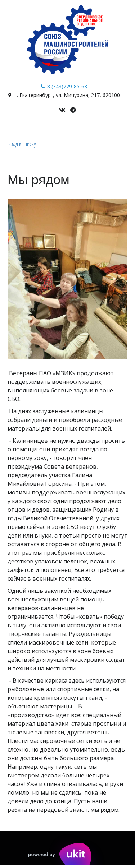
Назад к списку (20, 143)
